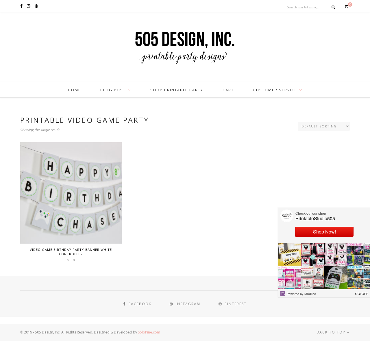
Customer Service (275, 89)
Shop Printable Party (176, 89)
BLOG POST (113, 89)
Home (74, 89)
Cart (228, 89)
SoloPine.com (149, 332)
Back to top (332, 332)
